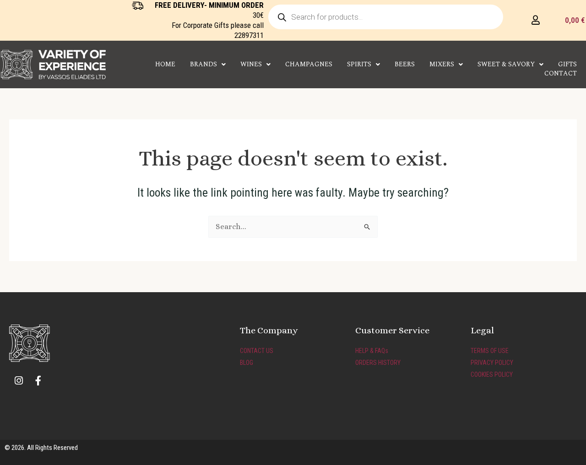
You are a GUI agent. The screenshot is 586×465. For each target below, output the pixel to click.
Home (165, 64)
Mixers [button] (441, 64)
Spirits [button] (359, 64)
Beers (405, 64)
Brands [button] (203, 64)
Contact (560, 73)
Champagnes (308, 64)
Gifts (567, 64)
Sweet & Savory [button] (506, 64)
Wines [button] (251, 64)
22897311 (249, 35)
